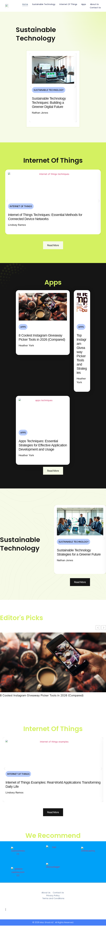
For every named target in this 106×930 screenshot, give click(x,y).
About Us (94, 4)
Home (25, 4)
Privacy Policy (53, 895)
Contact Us (95, 7)
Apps (83, 4)
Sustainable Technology (43, 4)
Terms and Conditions (53, 898)
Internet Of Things (68, 4)
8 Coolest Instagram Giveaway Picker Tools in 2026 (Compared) (42, 695)
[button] (31, 86)
